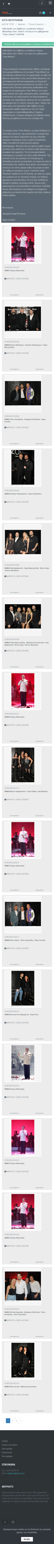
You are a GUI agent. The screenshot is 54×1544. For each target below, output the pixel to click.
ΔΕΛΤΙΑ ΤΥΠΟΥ (8, 24)
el (50, 3)
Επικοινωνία (7, 1452)
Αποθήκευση (40, 295)
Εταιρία (5, 1441)
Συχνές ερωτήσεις (9, 1445)
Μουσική (21, 24)
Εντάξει (27, 1539)
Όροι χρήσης (7, 1448)
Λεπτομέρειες (14, 295)
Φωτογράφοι (7, 1456)
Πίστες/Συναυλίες (36, 24)
